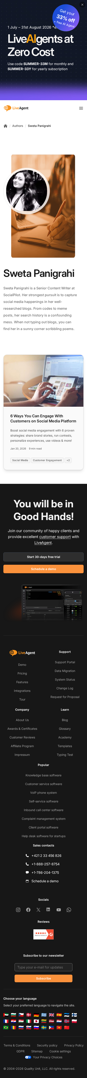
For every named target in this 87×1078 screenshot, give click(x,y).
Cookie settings (60, 1051)
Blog (65, 720)
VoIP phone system (43, 792)
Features (22, 682)
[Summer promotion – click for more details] (43, 50)
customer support (55, 536)
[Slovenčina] (28, 1027)
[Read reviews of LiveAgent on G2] (43, 934)
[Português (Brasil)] (5, 1027)
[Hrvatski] (13, 1021)
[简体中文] (66, 1027)
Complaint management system (43, 818)
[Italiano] (28, 1021)
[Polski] (74, 1021)
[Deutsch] (36, 1015)
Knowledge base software (43, 775)
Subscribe (43, 978)
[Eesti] (66, 1015)
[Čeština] (21, 1015)
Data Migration (65, 671)
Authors (17, 126)
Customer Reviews (22, 737)
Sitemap (37, 1051)
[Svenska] (43, 1027)
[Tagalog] (51, 1027)
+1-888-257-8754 (45, 864)
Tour (22, 699)
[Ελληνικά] (43, 1015)
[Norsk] (66, 1021)
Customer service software (43, 784)
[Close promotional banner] (82, 5)
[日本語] (36, 1021)
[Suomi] (74, 1015)
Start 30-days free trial (43, 557)
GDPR (20, 1051)
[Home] (5, 126)
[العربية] (5, 1015)
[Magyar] (21, 1021)
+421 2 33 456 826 (46, 855)
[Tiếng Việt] (59, 1027)
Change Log (64, 688)
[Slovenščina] (36, 1027)
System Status (65, 679)
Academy (65, 737)
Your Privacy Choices (47, 1057)
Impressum (22, 754)
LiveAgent (43, 542)
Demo (22, 664)
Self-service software (43, 801)
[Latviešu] (51, 1021)
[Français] (5, 1021)
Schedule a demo (43, 569)
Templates (65, 746)
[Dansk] (28, 1015)
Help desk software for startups (43, 836)
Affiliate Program (22, 746)
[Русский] (21, 1027)
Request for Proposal (64, 697)
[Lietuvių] (43, 1021)
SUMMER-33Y (19, 69)
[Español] (59, 1015)
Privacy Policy (74, 1045)
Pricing (22, 673)
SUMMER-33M (35, 64)
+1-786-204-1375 (45, 872)
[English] (51, 1015)
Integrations (22, 690)
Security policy (47, 1045)
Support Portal (65, 662)
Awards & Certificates (22, 728)
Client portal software (43, 827)
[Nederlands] (59, 1021)
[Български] (13, 1015)
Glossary (65, 728)
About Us (22, 720)
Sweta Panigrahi (39, 126)
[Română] (13, 1027)
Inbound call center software (43, 810)
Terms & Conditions (17, 1045)
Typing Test (65, 754)
